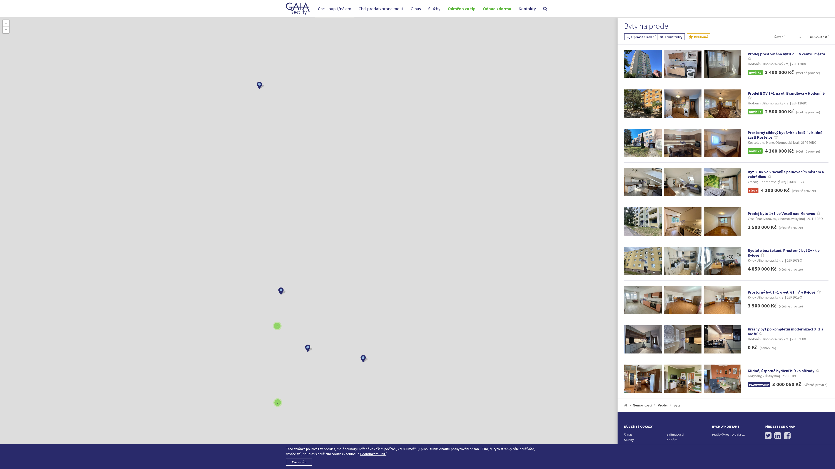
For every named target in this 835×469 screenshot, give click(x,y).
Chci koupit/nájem (334, 8)
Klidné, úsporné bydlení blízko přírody (781, 370)
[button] (260, 85)
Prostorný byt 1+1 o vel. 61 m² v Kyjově (782, 292)
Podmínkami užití (373, 454)
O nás (416, 8)
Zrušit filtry (673, 37)
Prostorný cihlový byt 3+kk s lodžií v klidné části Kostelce (785, 135)
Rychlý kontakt (726, 426)
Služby (434, 8)
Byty (677, 405)
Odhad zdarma (497, 8)
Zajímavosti (675, 434)
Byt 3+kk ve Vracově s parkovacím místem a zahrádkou (786, 174)
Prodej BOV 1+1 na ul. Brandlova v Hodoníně (786, 93)
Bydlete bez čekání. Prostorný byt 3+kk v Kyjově (784, 253)
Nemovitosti (642, 405)
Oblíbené (700, 37)
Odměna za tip (462, 8)
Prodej (663, 405)
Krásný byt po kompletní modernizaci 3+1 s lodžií (785, 332)
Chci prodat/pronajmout (381, 8)
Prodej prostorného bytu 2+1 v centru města (786, 53)
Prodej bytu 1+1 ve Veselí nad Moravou (781, 213)
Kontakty (527, 8)
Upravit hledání (643, 37)
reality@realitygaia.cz (728, 434)
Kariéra (671, 440)
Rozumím (299, 462)
